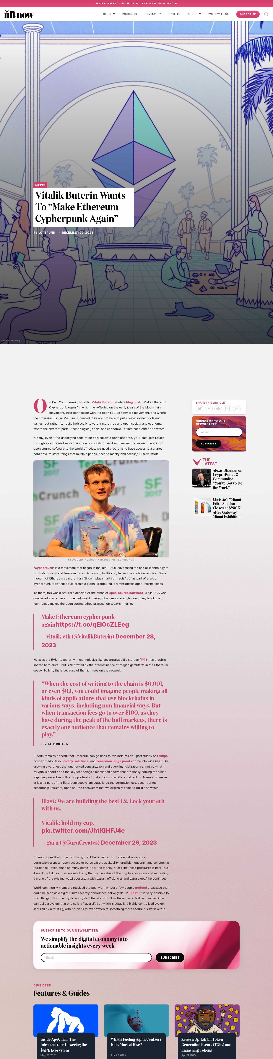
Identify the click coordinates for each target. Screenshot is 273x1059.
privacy (67, 761)
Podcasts (129, 13)
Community (152, 13)
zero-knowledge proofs (114, 761)
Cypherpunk (44, 568)
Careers (175, 13)
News (40, 185)
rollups (162, 756)
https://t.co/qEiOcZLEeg (92, 624)
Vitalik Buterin (102, 402)
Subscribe (248, 14)
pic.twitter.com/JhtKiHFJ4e (83, 830)
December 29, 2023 (129, 842)
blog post (133, 402)
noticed (141, 887)
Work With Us (218, 13)
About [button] (192, 13)
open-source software (126, 593)
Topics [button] (106, 13)
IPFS (144, 659)
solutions (81, 761)
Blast (134, 893)
